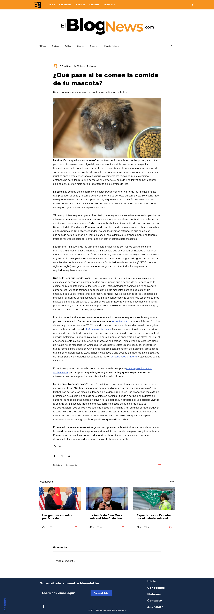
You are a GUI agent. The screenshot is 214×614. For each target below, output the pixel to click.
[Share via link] (76, 456)
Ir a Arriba (4, 605)
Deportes (94, 46)
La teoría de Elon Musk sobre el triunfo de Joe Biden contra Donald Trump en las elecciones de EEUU (106, 517)
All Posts (42, 46)
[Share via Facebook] (54, 456)
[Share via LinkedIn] (68, 456)
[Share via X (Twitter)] (61, 456)
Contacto (154, 600)
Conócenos (156, 587)
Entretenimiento (111, 46)
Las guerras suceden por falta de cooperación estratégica (57, 517)
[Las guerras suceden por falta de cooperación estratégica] (60, 498)
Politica (68, 46)
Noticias (55, 46)
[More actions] (159, 66)
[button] (171, 46)
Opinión (80, 46)
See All (172, 481)
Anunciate (155, 606)
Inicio (151, 581)
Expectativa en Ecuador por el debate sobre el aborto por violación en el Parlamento (154, 517)
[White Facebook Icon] (43, 606)
